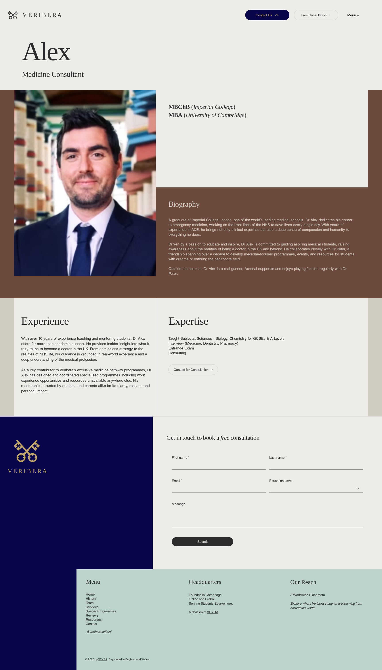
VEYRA (212, 612)
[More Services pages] (109, 607)
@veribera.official (98, 632)
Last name (278, 457)
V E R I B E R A (42, 15)
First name (180, 457)
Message (178, 504)
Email (177, 481)
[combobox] (316, 489)
